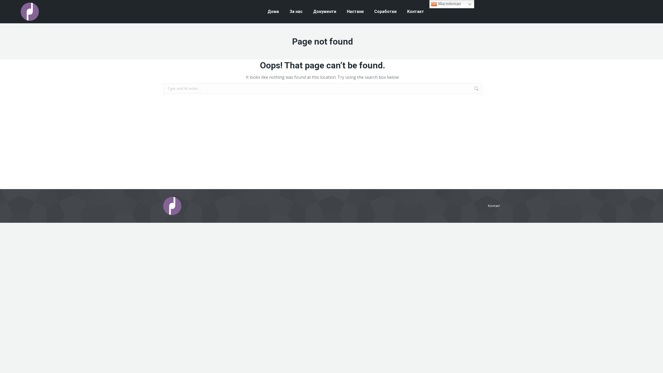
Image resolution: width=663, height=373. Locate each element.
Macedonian (449, 4)
